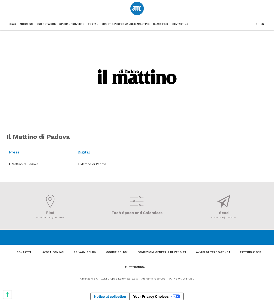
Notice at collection (110, 296)
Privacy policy (85, 252)
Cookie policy (117, 252)
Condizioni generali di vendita (161, 252)
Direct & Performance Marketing (125, 24)
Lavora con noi (52, 252)
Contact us (179, 24)
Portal (93, 24)
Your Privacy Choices (151, 296)
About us (26, 24)
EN (262, 24)
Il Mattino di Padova (23, 164)
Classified (160, 24)
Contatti (24, 252)
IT (256, 24)
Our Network (46, 24)
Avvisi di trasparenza (213, 252)
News (12, 24)
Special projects (71, 24)
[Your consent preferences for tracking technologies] (7, 294)
